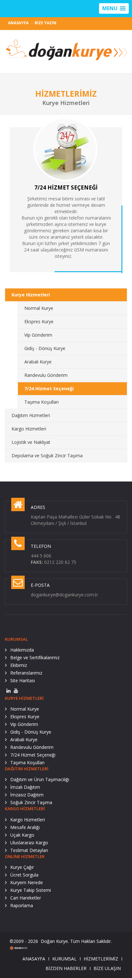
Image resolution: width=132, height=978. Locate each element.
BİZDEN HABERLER (66, 968)
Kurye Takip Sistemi (30, 890)
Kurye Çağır (22, 867)
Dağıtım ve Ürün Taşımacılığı (39, 779)
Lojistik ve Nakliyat (31, 442)
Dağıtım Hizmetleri (31, 415)
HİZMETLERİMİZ (101, 959)
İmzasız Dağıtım (27, 795)
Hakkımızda (22, 650)
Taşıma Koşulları (41, 402)
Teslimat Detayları (29, 850)
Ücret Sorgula (24, 875)
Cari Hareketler (25, 898)
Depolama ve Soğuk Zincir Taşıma (47, 455)
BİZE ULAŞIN (107, 968)
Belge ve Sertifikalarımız (35, 657)
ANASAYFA (18, 23)
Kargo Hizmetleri (29, 429)
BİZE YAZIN (45, 23)
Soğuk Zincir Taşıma (31, 802)
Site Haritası (22, 680)
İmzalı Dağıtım (25, 787)
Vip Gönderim (38, 335)
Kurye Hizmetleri (31, 295)
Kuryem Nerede (26, 882)
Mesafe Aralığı (25, 827)
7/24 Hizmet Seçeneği (49, 388)
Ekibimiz (18, 665)
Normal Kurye (38, 308)
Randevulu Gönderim (46, 375)
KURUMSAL (64, 959)
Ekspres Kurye (39, 321)
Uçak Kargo (22, 835)
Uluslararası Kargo (29, 843)
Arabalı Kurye (38, 362)
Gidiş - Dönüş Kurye (44, 348)
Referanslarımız (26, 673)
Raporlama (21, 905)
